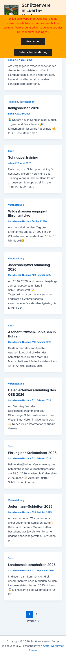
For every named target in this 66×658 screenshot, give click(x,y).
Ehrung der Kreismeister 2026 (32, 453)
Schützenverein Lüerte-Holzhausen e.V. (36, 13)
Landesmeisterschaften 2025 (32, 565)
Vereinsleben (26, 101)
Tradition (13, 101)
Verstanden (33, 41)
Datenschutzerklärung (33, 52)
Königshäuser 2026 (23, 108)
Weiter (33, 621)
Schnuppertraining (23, 157)
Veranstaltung (16, 204)
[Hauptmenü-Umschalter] (58, 13)
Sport (11, 151)
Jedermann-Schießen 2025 (30, 506)
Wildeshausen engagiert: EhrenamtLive (28, 213)
